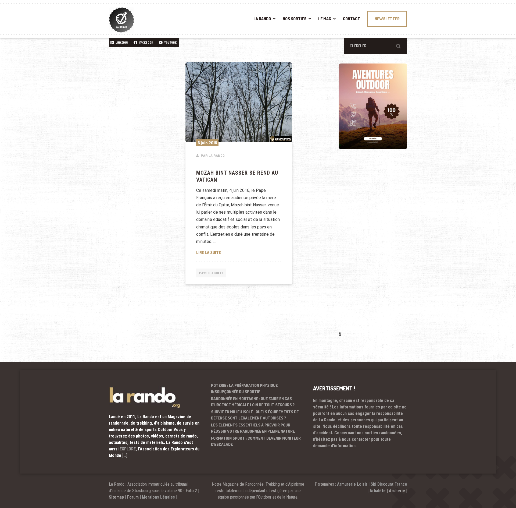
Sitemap (116, 497)
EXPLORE (128, 448)
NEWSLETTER (387, 18)
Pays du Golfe (211, 273)
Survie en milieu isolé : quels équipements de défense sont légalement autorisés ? (255, 415)
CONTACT (351, 18)
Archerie (397, 490)
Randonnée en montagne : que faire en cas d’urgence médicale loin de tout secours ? (253, 401)
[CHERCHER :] (375, 46)
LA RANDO (262, 18)
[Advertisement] (379, 248)
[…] (124, 455)
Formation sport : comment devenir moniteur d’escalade (256, 441)
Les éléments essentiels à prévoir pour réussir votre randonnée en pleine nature (253, 428)
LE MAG (324, 18)
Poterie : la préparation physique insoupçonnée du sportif (244, 388)
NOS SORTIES (294, 18)
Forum (133, 497)
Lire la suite (239, 252)
